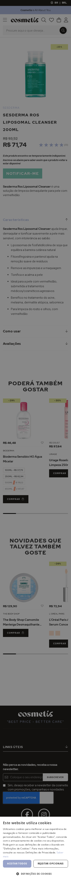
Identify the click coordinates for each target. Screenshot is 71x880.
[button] (35, 873)
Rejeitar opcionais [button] (51, 863)
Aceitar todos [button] (17, 863)
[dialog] (35, 440)
